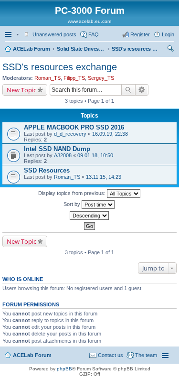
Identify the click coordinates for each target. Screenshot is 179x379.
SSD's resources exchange (135, 49)
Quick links (9, 34)
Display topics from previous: (72, 193)
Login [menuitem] (168, 34)
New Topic (21, 90)
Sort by (72, 204)
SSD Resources (47, 170)
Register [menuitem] (140, 34)
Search (128, 90)
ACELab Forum (31, 49)
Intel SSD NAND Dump (57, 148)
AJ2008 (63, 155)
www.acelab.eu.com (89, 21)
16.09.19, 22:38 (110, 134)
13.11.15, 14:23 (103, 177)
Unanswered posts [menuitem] (54, 34)
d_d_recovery (70, 134)
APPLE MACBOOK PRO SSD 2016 (74, 127)
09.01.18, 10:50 (95, 155)
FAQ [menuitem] (93, 34)
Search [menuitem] (170, 50)
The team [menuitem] (146, 355)
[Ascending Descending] (89, 215)
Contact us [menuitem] (110, 355)
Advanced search (142, 90)
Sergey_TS (101, 78)
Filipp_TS (74, 78)
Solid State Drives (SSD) (81, 49)
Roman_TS (47, 78)
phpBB (64, 368)
